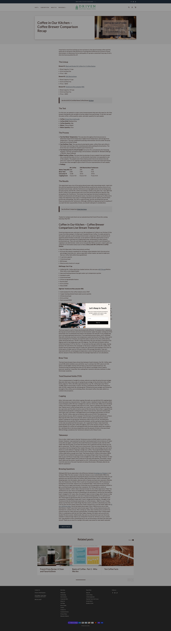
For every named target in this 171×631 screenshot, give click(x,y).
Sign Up (98, 322)
